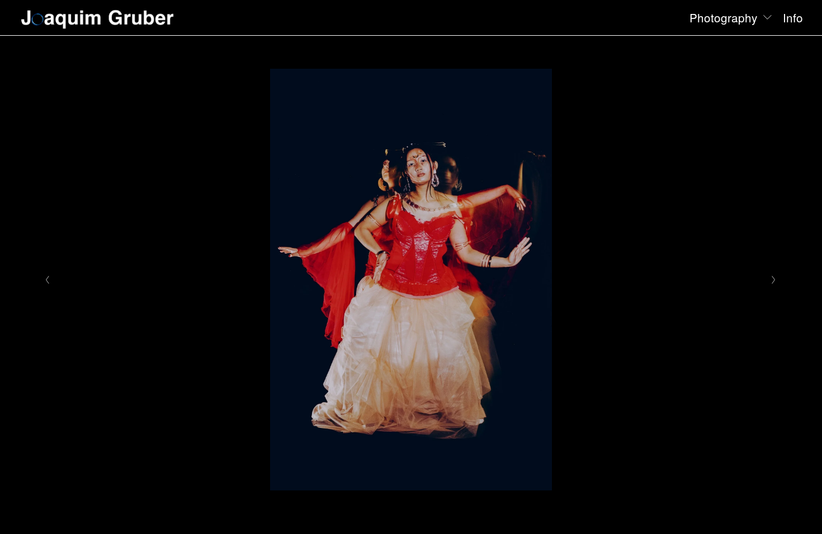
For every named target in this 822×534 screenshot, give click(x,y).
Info (793, 17)
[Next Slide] (774, 280)
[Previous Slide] (47, 280)
